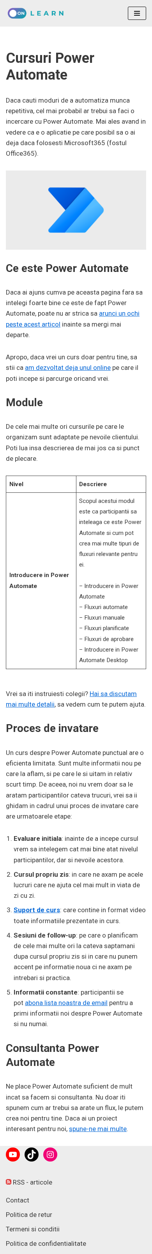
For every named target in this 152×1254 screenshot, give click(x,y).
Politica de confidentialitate (46, 1243)
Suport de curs (37, 910)
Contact (17, 1200)
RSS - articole (31, 1182)
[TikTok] (32, 1154)
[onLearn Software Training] (38, 13)
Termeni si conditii (33, 1229)
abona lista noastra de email (66, 1003)
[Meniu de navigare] (137, 13)
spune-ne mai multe (98, 1129)
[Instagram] (50, 1154)
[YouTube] (13, 1154)
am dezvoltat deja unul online (68, 367)
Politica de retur (29, 1214)
